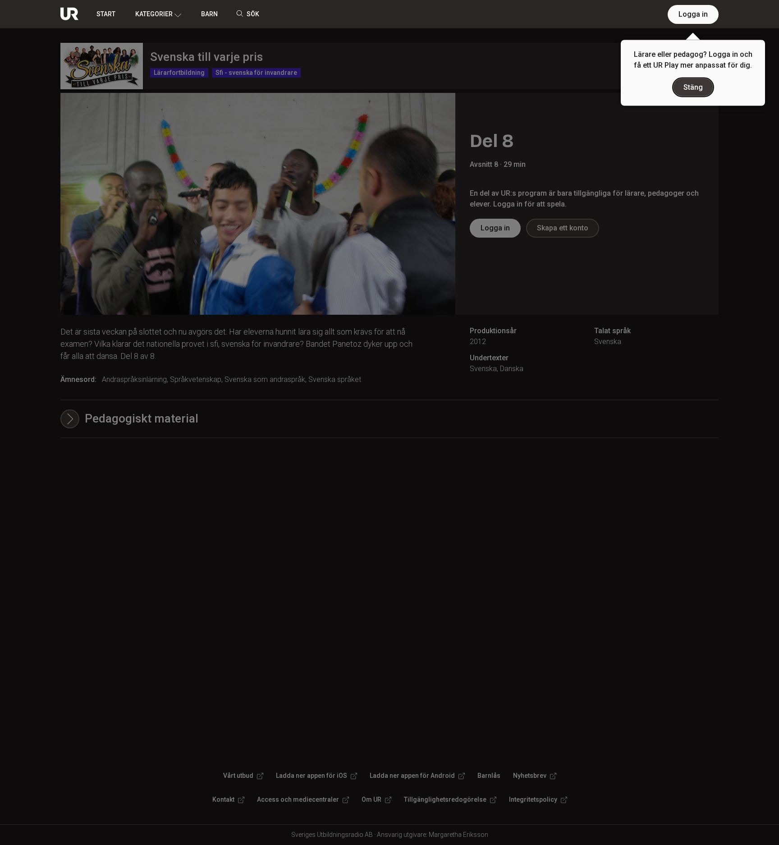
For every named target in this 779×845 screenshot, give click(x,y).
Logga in (693, 14)
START (105, 14)
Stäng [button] (693, 87)
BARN (209, 14)
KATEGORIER (154, 14)
